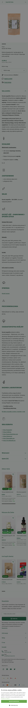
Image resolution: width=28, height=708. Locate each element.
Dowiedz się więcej (5, 698)
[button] (14, 705)
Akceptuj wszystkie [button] (14, 701)
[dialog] (14, 698)
